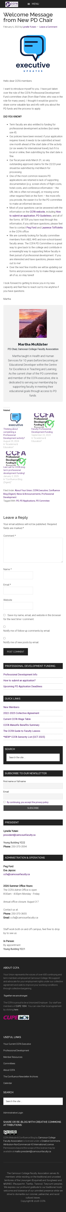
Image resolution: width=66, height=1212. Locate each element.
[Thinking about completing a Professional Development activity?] (16, 420)
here (16, 1009)
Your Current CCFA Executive (17, 1044)
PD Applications (27, 501)
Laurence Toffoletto (52, 227)
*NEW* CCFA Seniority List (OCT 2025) (24, 736)
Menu (35, 3)
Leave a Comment (48, 27)
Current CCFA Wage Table (17, 719)
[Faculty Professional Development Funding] (44, 420)
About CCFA (9, 1070)
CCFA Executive (40, 490)
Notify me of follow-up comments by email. (26, 630)
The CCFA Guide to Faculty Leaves (21, 731)
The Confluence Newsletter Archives (20, 1076)
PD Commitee (43, 501)
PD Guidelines (43, 215)
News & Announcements (29, 494)
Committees (9, 1063)
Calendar (7, 1083)
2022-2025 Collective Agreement (21, 713)
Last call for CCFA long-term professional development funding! (14, 470)
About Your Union (23, 490)
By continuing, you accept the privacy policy (28, 802)
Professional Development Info (20, 674)
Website (7, 600)
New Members (11, 707)
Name (7, 569)
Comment (9, 535)
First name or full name (14, 781)
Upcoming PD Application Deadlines (22, 686)
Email (7, 584)
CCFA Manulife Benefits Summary (21, 725)
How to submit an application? (19, 680)
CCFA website (37, 211)
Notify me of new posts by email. (21, 642)
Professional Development (16, 1050)
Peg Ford (31, 227)
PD (17, 501)
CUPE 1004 (21, 1006)
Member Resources (12, 1057)
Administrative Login (13, 1113)
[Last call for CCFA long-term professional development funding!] (16, 458)
